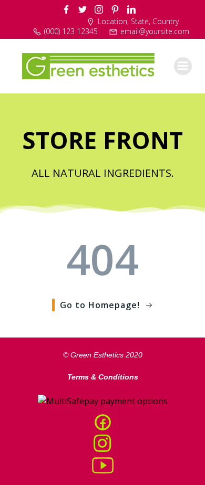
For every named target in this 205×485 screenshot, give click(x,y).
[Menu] (183, 66)
